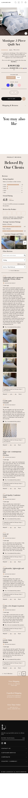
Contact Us (5, 748)
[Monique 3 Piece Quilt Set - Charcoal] (5, 148)
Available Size (14, 74)
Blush (19, 85)
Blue (8, 85)
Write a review (16, 49)
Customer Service (8, 752)
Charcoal (11, 85)
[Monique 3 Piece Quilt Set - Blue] (3, 148)
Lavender (15, 85)
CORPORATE (5, 757)
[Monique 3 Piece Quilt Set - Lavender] (7, 148)
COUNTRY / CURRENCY (9, 761)
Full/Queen (11, 77)
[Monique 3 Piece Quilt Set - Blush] (8, 148)
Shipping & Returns (10, 105)
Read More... (14, 61)
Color (14, 82)
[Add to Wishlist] (24, 99)
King (18, 77)
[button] (14, 69)
